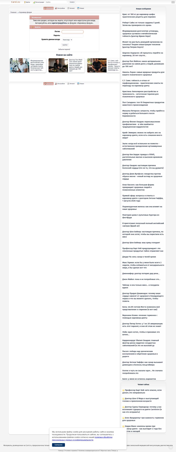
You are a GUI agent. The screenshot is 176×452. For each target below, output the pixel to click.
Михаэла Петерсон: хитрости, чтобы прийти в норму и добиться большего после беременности (143, 113)
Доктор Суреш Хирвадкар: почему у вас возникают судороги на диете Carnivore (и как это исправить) (142, 409)
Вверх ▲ (115, 450)
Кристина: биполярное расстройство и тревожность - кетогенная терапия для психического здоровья (140, 94)
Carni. (15, 2)
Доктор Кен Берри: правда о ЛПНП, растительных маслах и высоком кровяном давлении (142, 157)
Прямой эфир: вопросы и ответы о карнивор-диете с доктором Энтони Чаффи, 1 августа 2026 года (142, 198)
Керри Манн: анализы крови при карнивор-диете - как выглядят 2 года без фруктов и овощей (142, 428)
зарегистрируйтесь (59, 23)
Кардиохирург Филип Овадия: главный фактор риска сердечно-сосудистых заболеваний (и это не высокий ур (140, 343)
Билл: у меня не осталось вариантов (139, 379)
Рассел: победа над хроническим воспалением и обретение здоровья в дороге (140, 354)
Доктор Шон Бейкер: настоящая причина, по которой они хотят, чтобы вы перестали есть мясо (143, 234)
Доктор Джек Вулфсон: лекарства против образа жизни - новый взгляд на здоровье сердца (142, 176)
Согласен (58, 445)
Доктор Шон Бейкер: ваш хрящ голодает (141, 242)
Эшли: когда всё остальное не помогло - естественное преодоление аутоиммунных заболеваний (142, 146)
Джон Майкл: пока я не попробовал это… (141, 279)
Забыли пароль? (64, 49)
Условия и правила (71, 450)
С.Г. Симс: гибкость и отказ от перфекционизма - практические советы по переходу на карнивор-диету (142, 83)
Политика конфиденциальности (89, 450)
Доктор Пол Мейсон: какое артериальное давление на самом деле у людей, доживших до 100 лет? (143, 64)
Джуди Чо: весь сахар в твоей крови (139, 257)
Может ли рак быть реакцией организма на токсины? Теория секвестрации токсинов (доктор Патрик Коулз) (142, 44)
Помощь (61, 450)
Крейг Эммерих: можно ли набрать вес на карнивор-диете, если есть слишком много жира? (142, 135)
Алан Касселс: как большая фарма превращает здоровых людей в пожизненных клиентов (138, 187)
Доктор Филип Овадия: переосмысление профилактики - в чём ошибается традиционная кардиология (141, 124)
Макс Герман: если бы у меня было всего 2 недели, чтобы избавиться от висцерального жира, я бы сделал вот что (143, 265)
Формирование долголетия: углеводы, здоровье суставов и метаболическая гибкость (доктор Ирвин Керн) (140, 33)
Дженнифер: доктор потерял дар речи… (140, 273)
